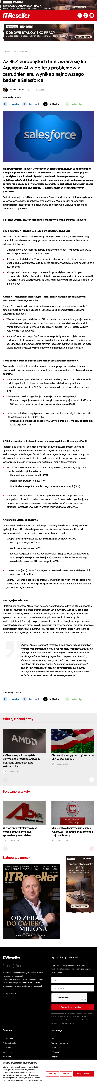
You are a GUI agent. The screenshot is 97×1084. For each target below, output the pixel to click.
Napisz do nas (10, 994)
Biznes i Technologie (21, 51)
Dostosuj (52, 1074)
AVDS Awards (8, 1048)
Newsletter (7, 1057)
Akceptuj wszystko (84, 1074)
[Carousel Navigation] (48, 779)
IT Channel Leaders (10, 1043)
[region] (48, 1072)
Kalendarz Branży (9, 1052)
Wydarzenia (55, 1048)
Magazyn (54, 1057)
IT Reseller (6, 51)
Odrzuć (66, 1074)
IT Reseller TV (56, 1052)
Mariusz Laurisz (17, 90)
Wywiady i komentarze (59, 1043)
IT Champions (8, 1039)
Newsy (53, 1039)
